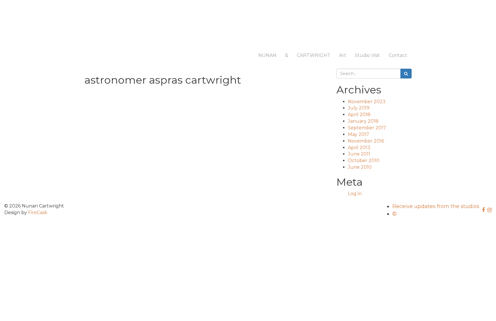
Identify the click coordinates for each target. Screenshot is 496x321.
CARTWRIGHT (313, 55)
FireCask (37, 212)
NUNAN (267, 55)
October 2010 (363, 160)
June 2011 (359, 154)
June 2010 (360, 167)
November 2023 (366, 101)
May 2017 (358, 134)
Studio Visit (367, 55)
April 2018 (359, 114)
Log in (355, 193)
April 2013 (359, 147)
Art (342, 55)
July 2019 (358, 108)
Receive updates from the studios (435, 206)
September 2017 (367, 127)
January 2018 (363, 121)
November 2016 (366, 141)
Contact (398, 55)
